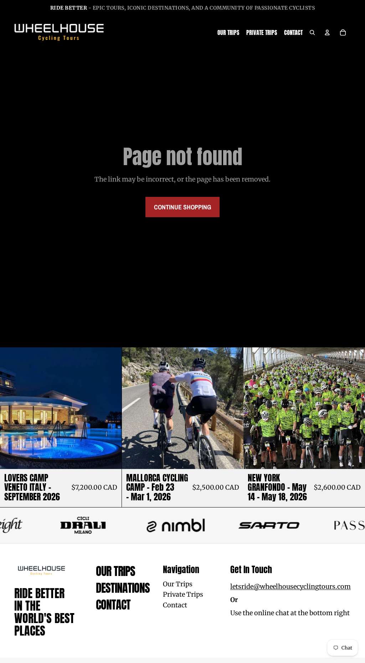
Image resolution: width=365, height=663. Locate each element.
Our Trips (115, 571)
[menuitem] (228, 32)
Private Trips (183, 594)
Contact (113, 604)
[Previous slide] (132, 408)
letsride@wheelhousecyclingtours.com (290, 586)
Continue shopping (182, 207)
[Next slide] (232, 408)
